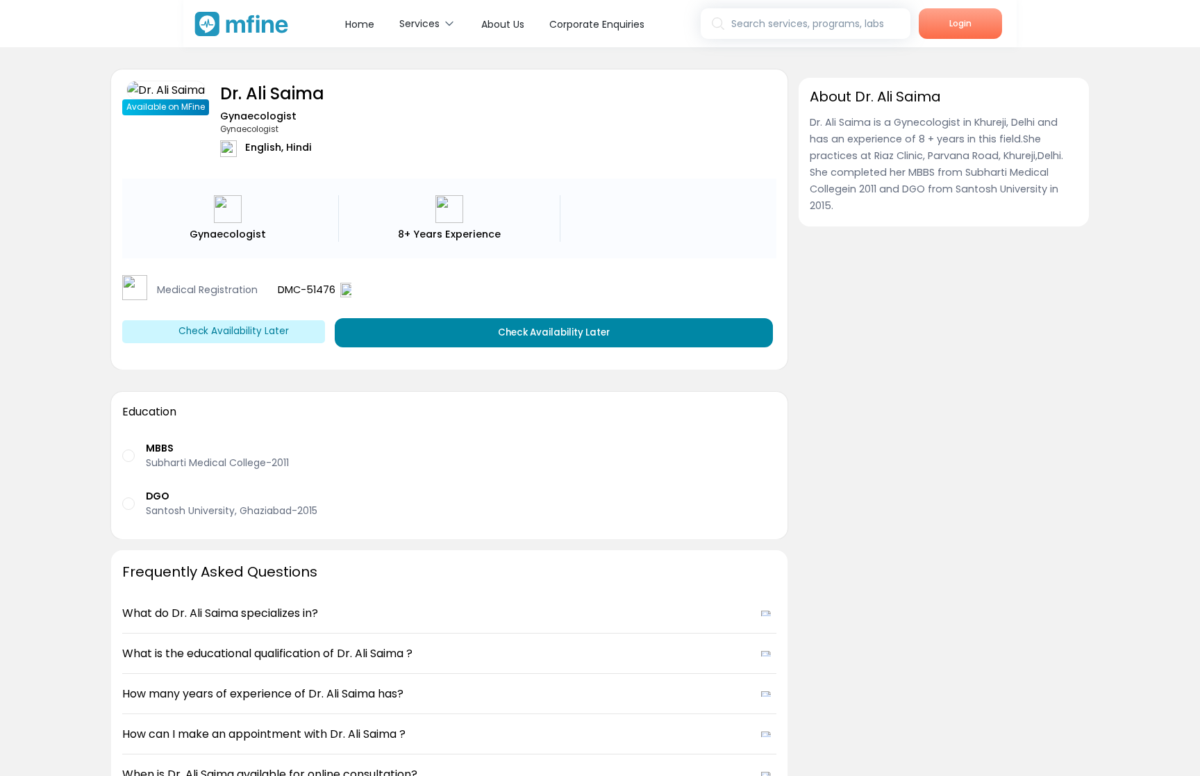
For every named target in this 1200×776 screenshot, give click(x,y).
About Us (502, 24)
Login (960, 23)
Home (359, 24)
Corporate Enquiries (596, 24)
